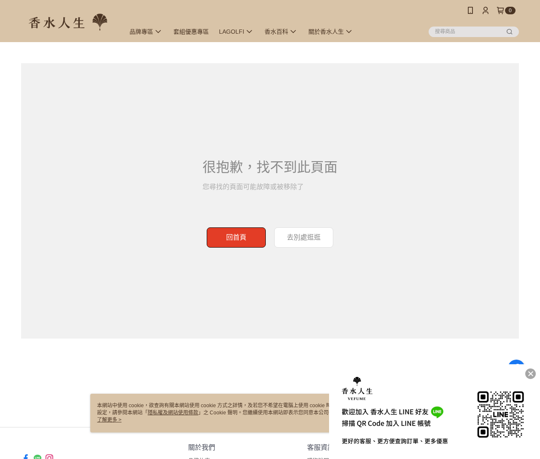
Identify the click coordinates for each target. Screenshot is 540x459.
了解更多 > (109, 420)
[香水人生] (68, 22)
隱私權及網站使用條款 (173, 413)
